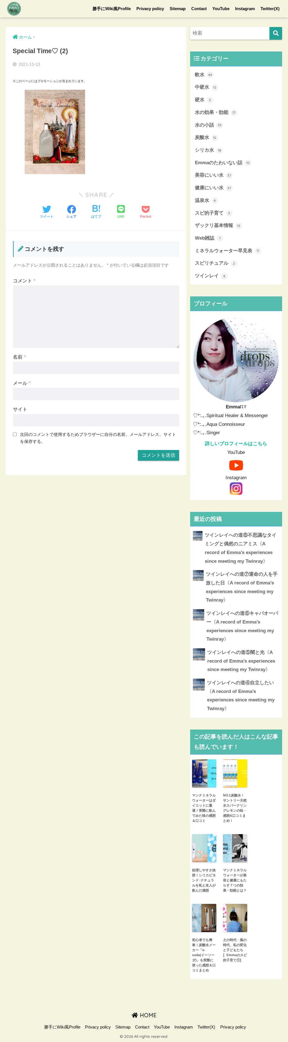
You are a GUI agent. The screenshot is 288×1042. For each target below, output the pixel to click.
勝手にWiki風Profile (112, 8)
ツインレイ (210, 275)
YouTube (221, 8)
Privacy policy (150, 8)
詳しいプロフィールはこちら (236, 443)
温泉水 (205, 200)
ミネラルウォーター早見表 (227, 250)
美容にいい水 (213, 175)
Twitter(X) (270, 8)
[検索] (275, 33)
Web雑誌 (207, 238)
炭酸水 (206, 137)
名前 (19, 357)
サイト (20, 409)
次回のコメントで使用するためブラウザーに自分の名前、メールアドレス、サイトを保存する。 (98, 438)
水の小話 (208, 125)
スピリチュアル (215, 263)
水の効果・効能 (215, 112)
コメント (24, 280)
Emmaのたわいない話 (222, 162)
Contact (199, 8)
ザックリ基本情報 (217, 225)
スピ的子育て (212, 213)
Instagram (245, 8)
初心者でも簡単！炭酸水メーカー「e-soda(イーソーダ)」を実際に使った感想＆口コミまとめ (204, 955)
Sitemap (178, 8)
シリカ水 (208, 150)
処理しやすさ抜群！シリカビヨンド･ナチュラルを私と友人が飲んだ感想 (204, 880)
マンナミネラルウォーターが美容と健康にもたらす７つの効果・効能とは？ (235, 880)
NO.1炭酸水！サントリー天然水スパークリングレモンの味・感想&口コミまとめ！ (235, 808)
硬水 (203, 99)
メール (22, 383)
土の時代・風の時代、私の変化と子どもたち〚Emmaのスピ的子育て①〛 (235, 950)
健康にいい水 (213, 187)
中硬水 (206, 87)
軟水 (203, 74)
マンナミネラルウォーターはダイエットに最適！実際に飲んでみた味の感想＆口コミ (204, 808)
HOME (147, 1015)
